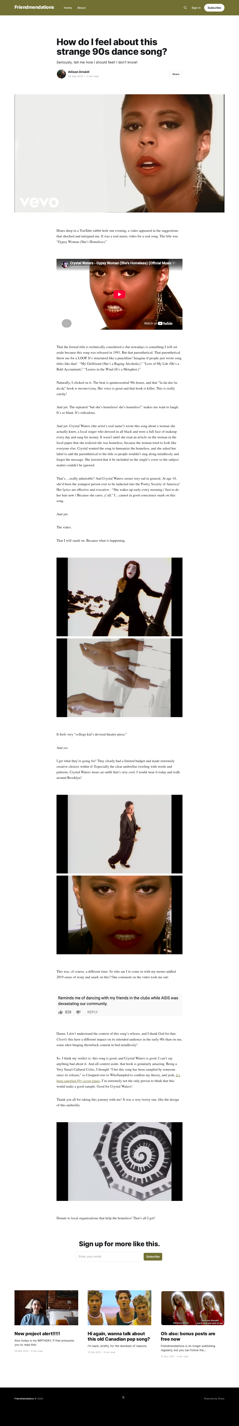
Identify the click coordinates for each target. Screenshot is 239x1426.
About (81, 7)
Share (175, 74)
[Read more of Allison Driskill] (61, 74)
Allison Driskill (78, 72)
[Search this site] (185, 7)
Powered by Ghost (214, 1398)
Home (68, 7)
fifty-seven (84, 1080)
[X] (123, 1397)
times (95, 1080)
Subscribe (214, 7)
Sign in (196, 7)
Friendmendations (34, 7)
